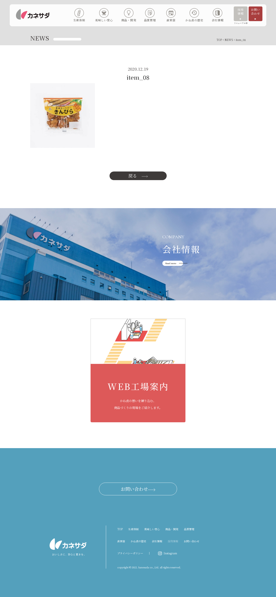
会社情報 (157, 541)
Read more (170, 263)
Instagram (170, 553)
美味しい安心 (152, 529)
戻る (132, 176)
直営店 (121, 541)
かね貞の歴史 (138, 541)
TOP (219, 40)
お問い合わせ (255, 12)
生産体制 (133, 529)
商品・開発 (171, 529)
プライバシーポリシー (130, 553)
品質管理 (189, 529)
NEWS (229, 40)
